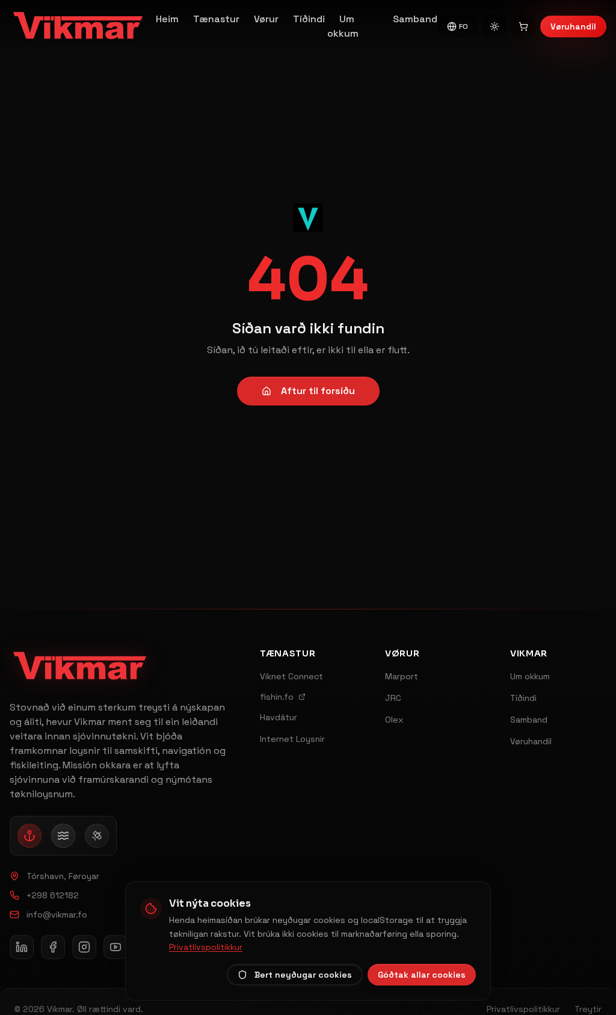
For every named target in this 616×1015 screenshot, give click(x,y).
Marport (401, 676)
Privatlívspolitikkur (205, 947)
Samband (415, 19)
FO (463, 26)
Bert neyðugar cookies (303, 974)
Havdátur (278, 717)
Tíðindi (309, 19)
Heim (167, 19)
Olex (394, 719)
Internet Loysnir (292, 738)
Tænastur (216, 19)
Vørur (266, 19)
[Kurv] (523, 26)
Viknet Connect (291, 676)
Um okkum (343, 26)
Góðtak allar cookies (422, 974)
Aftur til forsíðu (318, 390)
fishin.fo (277, 696)
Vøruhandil (573, 26)
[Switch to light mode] (494, 26)
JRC (393, 698)
